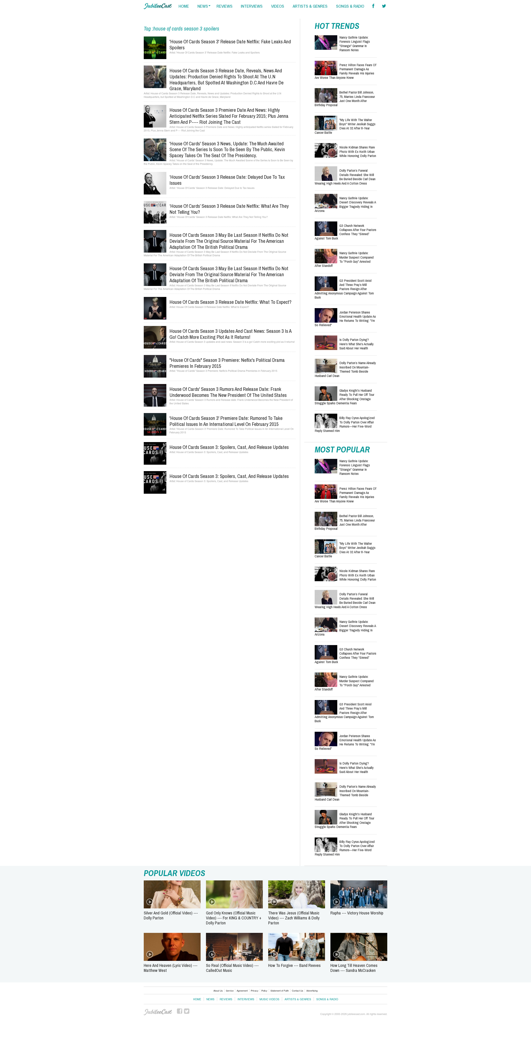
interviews (252, 6)
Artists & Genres (298, 999)
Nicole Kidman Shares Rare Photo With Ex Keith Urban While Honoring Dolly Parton (357, 151)
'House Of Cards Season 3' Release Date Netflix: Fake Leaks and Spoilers (230, 44)
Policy (264, 990)
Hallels (158, 6)
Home (197, 999)
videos (277, 6)
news (202, 6)
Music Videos (269, 999)
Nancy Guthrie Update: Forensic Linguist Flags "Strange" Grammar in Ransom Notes (354, 43)
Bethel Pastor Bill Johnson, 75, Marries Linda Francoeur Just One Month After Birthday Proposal (345, 98)
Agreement (242, 990)
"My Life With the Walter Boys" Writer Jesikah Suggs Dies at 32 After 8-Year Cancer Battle (345, 126)
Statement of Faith (279, 990)
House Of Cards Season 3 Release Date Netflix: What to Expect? (230, 302)
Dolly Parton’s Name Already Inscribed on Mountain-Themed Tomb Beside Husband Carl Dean (345, 369)
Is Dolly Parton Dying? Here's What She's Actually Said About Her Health (356, 343)
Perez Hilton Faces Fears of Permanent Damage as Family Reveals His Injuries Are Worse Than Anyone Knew (345, 71)
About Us (218, 990)
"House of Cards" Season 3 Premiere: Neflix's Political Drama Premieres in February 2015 (227, 363)
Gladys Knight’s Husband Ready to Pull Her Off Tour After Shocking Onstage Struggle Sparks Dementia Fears (344, 396)
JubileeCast (158, 1012)
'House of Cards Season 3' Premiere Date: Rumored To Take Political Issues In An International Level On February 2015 (226, 421)
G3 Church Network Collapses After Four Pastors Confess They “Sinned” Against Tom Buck (345, 232)
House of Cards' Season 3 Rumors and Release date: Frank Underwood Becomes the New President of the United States (228, 392)
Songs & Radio (327, 999)
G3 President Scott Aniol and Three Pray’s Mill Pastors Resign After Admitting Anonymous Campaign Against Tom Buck (344, 289)
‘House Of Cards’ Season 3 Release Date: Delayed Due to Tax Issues (227, 180)
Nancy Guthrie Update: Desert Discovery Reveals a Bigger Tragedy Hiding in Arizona (345, 204)
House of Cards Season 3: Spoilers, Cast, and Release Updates (229, 447)
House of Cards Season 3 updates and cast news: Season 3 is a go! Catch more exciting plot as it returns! (230, 334)
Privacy (254, 990)
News (210, 999)
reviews (225, 6)
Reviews (226, 999)
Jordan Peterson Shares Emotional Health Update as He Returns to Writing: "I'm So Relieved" (345, 318)
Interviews (245, 999)
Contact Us (297, 990)
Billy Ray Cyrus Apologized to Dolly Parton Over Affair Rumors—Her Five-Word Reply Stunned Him (345, 424)
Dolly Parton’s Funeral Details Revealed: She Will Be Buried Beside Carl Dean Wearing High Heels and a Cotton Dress (345, 176)
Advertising (312, 990)
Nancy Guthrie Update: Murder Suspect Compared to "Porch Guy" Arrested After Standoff (344, 259)
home (184, 6)
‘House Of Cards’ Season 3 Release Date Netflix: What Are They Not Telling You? (229, 209)
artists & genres (310, 6)
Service (230, 990)
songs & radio (350, 6)
